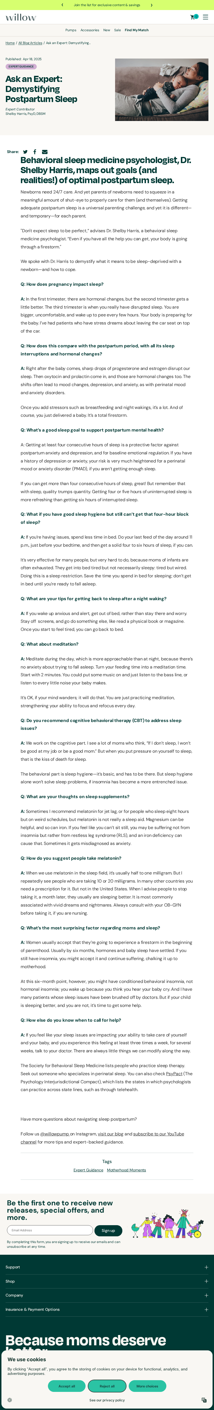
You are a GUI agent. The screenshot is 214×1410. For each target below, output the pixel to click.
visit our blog (110, 1134)
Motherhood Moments (126, 1169)
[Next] (151, 5)
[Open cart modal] (192, 17)
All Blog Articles (30, 43)
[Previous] (63, 5)
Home (10, 43)
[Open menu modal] (205, 17)
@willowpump (55, 1134)
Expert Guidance (21, 66)
